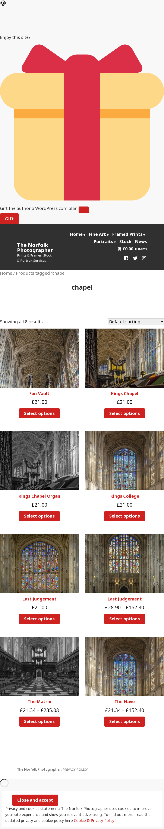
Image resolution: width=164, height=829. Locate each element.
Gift (9, 219)
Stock (125, 241)
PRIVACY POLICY (75, 769)
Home (76, 234)
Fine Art (97, 234)
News (141, 241)
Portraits (103, 241)
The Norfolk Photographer (35, 247)
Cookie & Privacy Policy (94, 820)
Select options (39, 413)
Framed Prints (127, 234)
